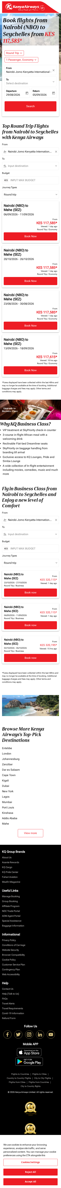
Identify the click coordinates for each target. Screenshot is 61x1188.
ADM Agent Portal (11, 916)
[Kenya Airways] (7, 1034)
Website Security (10, 950)
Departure (11, 91)
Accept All (30, 1181)
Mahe (5, 823)
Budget (5, 173)
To (7, 79)
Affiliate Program (10, 906)
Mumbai (7, 802)
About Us (7, 857)
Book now (30, 592)
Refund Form (9, 1018)
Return (36, 91)
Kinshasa (7, 812)
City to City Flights (42, 1078)
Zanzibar (7, 764)
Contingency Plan (11, 969)
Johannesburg (10, 759)
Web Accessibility (11, 974)
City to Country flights (30, 1086)
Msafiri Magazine (11, 882)
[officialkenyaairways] (29, 1034)
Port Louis (8, 807)
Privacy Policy (9, 940)
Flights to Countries (20, 1074)
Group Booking (10, 901)
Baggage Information (13, 925)
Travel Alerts (8, 1003)
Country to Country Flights (19, 1078)
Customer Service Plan (13, 964)
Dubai (5, 786)
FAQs (5, 998)
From (9, 68)
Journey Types (9, 187)
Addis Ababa (9, 818)
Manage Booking (11, 896)
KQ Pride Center (10, 872)
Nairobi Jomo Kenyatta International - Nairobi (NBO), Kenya (29, 71)
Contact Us (7, 989)
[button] (21, 60)
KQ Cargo (7, 867)
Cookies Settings (30, 1162)
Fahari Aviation (10, 877)
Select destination (17, 83)
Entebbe (7, 748)
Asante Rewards (10, 862)
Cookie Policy (9, 959)
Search (30, 106)
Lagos (5, 796)
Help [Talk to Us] (10, 993)
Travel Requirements (12, 1008)
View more (30, 833)
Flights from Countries (39, 1082)
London (6, 753)
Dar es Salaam (11, 769)
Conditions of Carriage (13, 945)
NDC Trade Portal (11, 911)
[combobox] (30, 152)
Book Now (30, 236)
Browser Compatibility (13, 954)
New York (7, 791)
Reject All (30, 1172)
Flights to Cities (39, 1074)
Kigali (5, 780)
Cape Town (9, 775)
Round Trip (12, 53)
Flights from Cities (17, 1082)
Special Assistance (11, 920)
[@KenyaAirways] (18, 1034)
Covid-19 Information (13, 1013)
